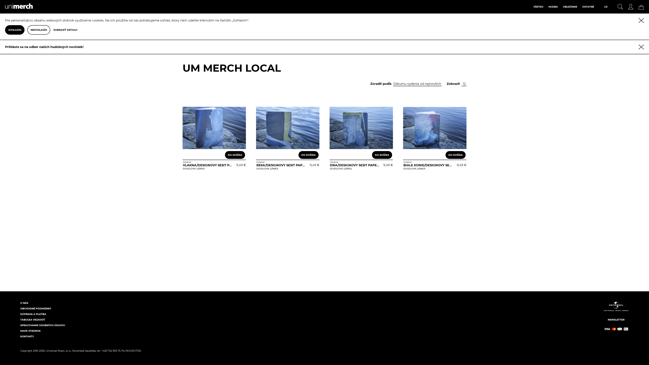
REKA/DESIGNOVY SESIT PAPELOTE (281, 165)
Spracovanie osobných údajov (42, 325)
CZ (605, 6)
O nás (24, 303)
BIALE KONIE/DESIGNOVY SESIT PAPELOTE (428, 165)
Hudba (553, 6)
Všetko (538, 6)
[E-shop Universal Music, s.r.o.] (16, 12)
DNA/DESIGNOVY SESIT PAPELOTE (354, 165)
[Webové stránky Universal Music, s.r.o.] (616, 309)
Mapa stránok (30, 330)
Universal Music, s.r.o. (58, 350)
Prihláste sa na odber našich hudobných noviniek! (44, 47)
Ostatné (588, 6)
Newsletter (616, 319)
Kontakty (27, 336)
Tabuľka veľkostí (32, 319)
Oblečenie (570, 6)
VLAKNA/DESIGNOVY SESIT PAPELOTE (207, 165)
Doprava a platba (33, 314)
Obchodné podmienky (35, 308)
